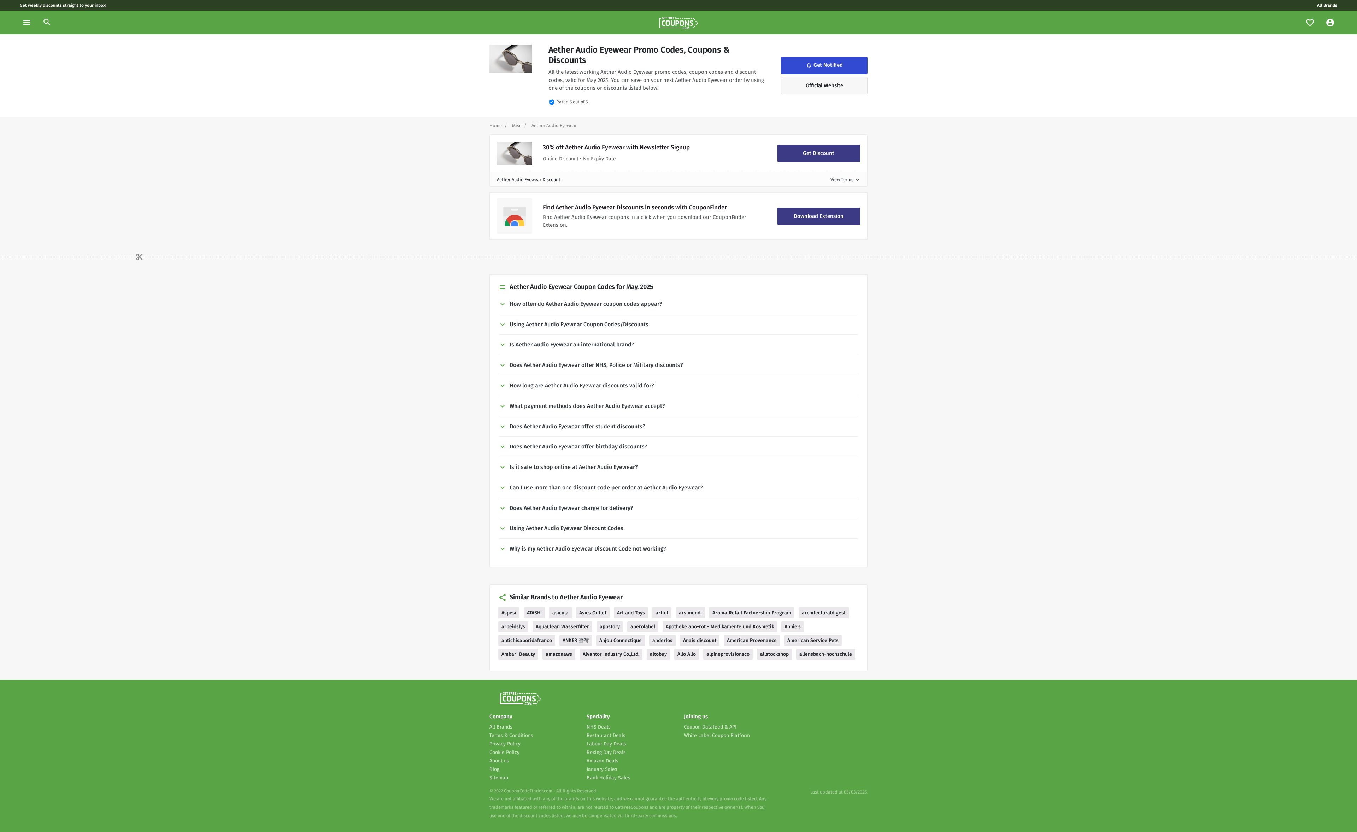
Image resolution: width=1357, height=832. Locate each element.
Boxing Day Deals (606, 752)
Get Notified (824, 65)
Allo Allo (686, 654)
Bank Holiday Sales (608, 778)
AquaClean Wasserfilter (562, 627)
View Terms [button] (845, 179)
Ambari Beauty (518, 654)
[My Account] (1330, 22)
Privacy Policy (505, 744)
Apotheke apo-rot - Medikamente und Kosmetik (720, 627)
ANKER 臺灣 (576, 640)
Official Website (824, 85)
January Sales (602, 769)
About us (499, 761)
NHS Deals (599, 727)
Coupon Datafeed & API (710, 727)
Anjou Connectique (620, 640)
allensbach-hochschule (825, 654)
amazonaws (559, 654)
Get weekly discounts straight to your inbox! (63, 5)
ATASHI (534, 613)
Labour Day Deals (606, 744)
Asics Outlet (592, 613)
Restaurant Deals (606, 735)
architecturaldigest (824, 613)
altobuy (658, 654)
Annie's (793, 627)
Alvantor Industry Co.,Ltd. (611, 654)
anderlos (662, 640)
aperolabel (642, 627)
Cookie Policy (504, 752)
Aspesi (508, 613)
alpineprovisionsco (728, 654)
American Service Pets (813, 640)
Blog (494, 769)
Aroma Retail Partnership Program (751, 613)
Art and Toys (631, 613)
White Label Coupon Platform (717, 735)
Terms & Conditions (511, 735)
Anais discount (699, 640)
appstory (610, 627)
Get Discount (818, 153)
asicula (560, 613)
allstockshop (774, 654)
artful (662, 613)
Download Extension (819, 216)
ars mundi (690, 613)
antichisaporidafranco (526, 640)
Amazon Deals (602, 761)
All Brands (1327, 5)
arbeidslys (513, 627)
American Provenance (752, 640)
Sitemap (498, 778)
